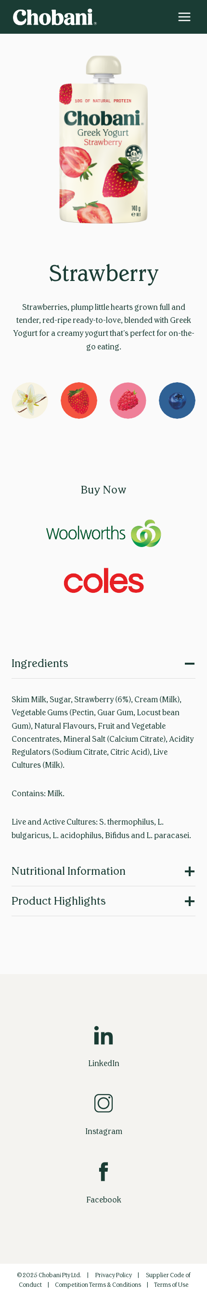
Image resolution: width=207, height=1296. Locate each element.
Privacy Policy (113, 1275)
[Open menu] (184, 17)
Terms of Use (171, 1285)
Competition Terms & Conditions (98, 1285)
